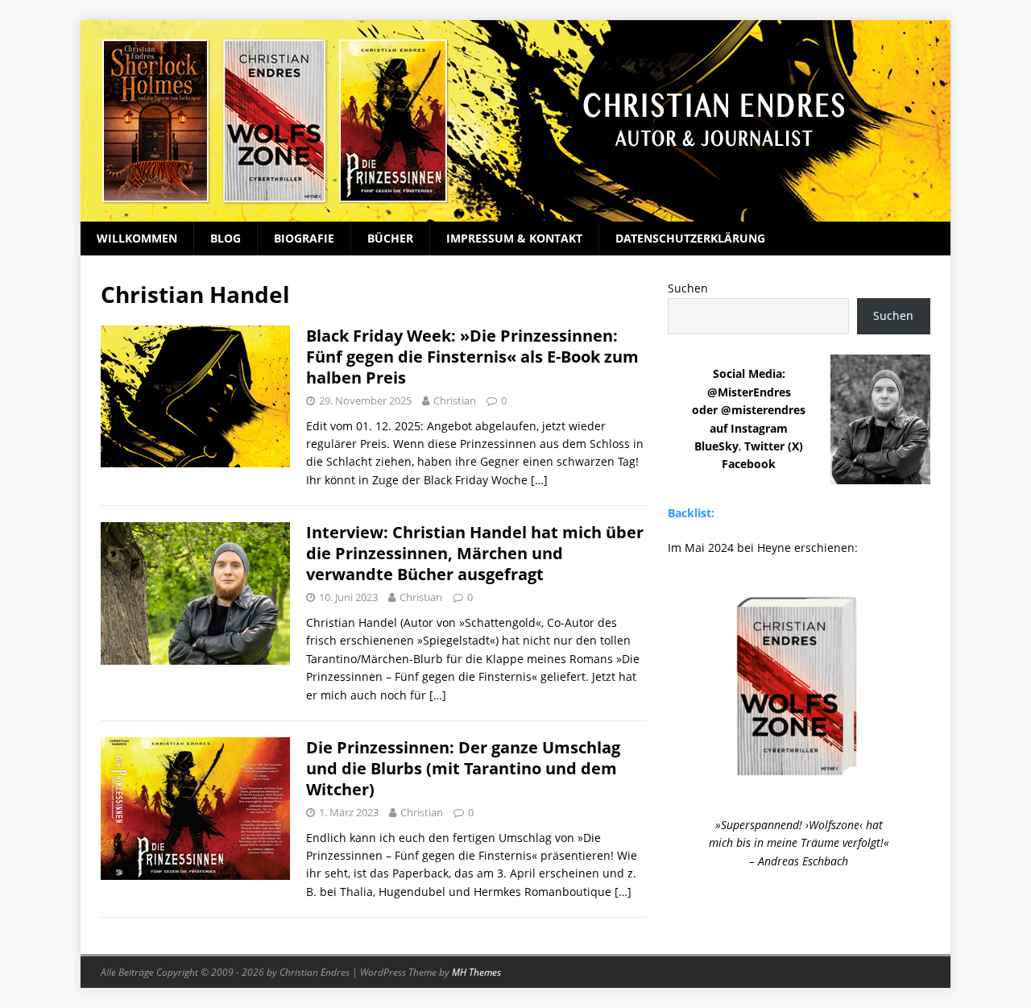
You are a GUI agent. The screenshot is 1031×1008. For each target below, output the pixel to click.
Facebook (749, 463)
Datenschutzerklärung (690, 238)
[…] (539, 479)
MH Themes (476, 972)
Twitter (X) (773, 446)
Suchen (688, 288)
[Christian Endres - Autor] (515, 212)
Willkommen (137, 238)
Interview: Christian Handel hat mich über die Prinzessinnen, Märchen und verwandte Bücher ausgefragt (475, 553)
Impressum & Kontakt (514, 238)
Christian (454, 400)
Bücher (390, 238)
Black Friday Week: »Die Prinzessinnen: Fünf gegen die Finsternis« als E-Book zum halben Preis (472, 356)
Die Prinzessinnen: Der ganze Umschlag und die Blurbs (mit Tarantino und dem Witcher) (463, 768)
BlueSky (716, 446)
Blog (225, 238)
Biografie (304, 238)
